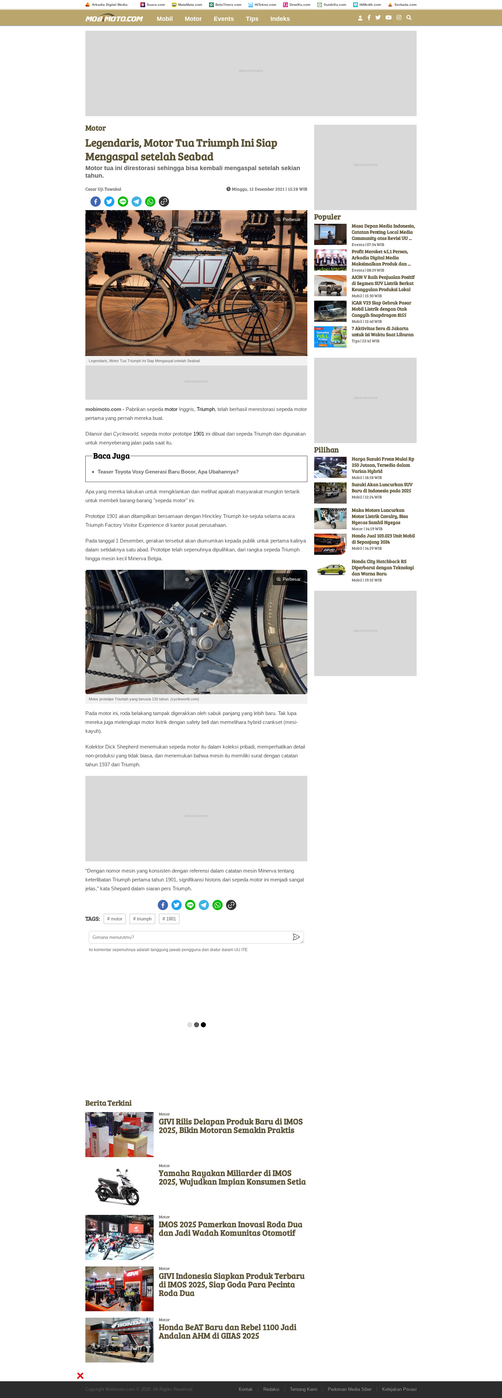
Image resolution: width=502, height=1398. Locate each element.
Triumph (206, 409)
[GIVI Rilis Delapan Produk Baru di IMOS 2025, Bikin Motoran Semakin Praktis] (119, 1134)
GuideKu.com (335, 4)
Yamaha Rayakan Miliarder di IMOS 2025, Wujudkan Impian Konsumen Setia (232, 1177)
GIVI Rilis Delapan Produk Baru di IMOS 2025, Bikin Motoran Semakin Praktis (231, 1125)
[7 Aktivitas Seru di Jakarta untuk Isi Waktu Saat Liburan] (330, 336)
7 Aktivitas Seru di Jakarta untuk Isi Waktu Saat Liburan (383, 331)
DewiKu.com (300, 4)
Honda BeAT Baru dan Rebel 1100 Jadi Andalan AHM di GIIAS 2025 (227, 1331)
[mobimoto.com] (116, 17)
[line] (123, 201)
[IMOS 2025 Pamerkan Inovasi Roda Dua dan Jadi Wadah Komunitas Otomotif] (119, 1237)
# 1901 (169, 918)
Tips (252, 18)
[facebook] (95, 201)
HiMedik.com (370, 4)
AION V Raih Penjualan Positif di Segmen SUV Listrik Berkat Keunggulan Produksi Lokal (383, 283)
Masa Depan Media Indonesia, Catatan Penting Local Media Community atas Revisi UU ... (383, 231)
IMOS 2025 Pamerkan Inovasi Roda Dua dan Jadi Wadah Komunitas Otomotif (231, 1228)
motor (171, 409)
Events (224, 18)
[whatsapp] (150, 201)
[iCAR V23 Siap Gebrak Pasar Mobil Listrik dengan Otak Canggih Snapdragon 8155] (330, 311)
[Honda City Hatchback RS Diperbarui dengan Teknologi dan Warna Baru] (330, 569)
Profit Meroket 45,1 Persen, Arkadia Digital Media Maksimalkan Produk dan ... (381, 257)
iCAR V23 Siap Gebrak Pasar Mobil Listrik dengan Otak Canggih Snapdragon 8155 (381, 308)
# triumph (142, 918)
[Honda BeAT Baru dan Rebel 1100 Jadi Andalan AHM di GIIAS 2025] (119, 1340)
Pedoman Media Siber (350, 1389)
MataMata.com (190, 4)
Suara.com (156, 4)
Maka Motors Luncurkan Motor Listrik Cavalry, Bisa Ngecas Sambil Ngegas (380, 516)
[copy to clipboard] (164, 201)
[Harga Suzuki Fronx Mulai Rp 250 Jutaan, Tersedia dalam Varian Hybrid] (330, 467)
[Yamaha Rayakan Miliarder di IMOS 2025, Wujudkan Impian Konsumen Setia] (119, 1186)
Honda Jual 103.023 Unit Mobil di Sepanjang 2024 (383, 538)
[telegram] (136, 201)
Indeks (280, 18)
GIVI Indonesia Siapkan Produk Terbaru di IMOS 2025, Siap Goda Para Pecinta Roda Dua (232, 1284)
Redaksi (271, 1389)
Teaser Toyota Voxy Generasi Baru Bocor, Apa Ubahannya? (168, 472)
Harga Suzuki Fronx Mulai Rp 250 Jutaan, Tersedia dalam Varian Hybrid (383, 464)
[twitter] (109, 201)
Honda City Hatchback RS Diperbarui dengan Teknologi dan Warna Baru (383, 567)
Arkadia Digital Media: (110, 4)
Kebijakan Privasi (399, 1389)
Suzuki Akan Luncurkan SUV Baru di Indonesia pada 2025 (382, 487)
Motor (193, 18)
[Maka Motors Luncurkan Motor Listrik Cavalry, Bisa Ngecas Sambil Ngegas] (330, 518)
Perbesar (292, 219)
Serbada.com (405, 4)
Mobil (165, 18)
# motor (114, 918)
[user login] (360, 20)
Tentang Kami (303, 1389)
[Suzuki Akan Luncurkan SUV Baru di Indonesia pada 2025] (330, 493)
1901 (198, 434)
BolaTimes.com (228, 4)
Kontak (246, 1389)
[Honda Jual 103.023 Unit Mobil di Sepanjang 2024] (330, 544)
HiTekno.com (265, 4)
